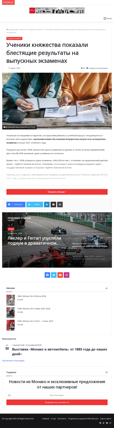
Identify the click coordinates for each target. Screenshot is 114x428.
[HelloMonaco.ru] (57, 10)
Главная (45, 418)
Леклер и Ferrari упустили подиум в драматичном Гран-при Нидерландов (34, 241)
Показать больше (56, 192)
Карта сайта (105, 418)
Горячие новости (36, 29)
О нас (53, 418)
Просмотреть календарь (13, 360)
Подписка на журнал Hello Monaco (83, 418)
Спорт (10, 229)
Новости (23, 29)
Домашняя (13, 29)
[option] (57, 240)
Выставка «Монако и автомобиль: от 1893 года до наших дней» (59, 351)
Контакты (62, 418)
